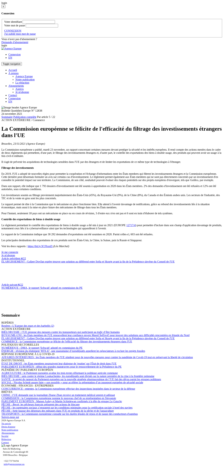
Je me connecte (9, 252)
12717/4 (130, 225)
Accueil (12, 70)
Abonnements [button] (16, 85)
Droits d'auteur (8, 426)
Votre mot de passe (14, 25)
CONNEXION (12, 30)
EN (10, 57)
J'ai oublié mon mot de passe (20, 33)
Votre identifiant (13, 21)
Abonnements (8, 433)
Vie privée (6, 423)
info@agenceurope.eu (14, 464)
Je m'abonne (22, 92)
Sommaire (7, 116)
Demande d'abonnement (14, 42)
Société (4, 436)
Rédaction (6, 439)
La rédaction (22, 82)
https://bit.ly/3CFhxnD (40, 246)
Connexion (14, 54)
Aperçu (19, 88)
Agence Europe (24, 76)
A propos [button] (13, 73)
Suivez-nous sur (10, 417)
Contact (12, 95)
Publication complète (24, 116)
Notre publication (25, 79)
